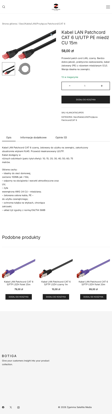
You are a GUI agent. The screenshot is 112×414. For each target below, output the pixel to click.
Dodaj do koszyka (85, 99)
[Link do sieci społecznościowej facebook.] (3, 407)
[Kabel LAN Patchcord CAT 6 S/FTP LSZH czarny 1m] (56, 266)
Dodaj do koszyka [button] (19, 297)
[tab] (9, 137)
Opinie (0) (61, 137)
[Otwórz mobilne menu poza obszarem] (108, 7)
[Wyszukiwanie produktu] (3, 7)
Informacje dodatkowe (33, 137)
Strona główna (9, 23)
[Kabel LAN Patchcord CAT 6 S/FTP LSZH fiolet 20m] (93, 266)
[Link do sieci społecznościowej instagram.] (18, 407)
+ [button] (102, 85)
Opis (8, 137)
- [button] (70, 85)
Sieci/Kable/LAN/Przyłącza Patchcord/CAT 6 (42, 23)
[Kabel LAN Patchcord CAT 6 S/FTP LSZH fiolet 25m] (18, 266)
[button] (51, 35)
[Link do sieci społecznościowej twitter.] (11, 407)
